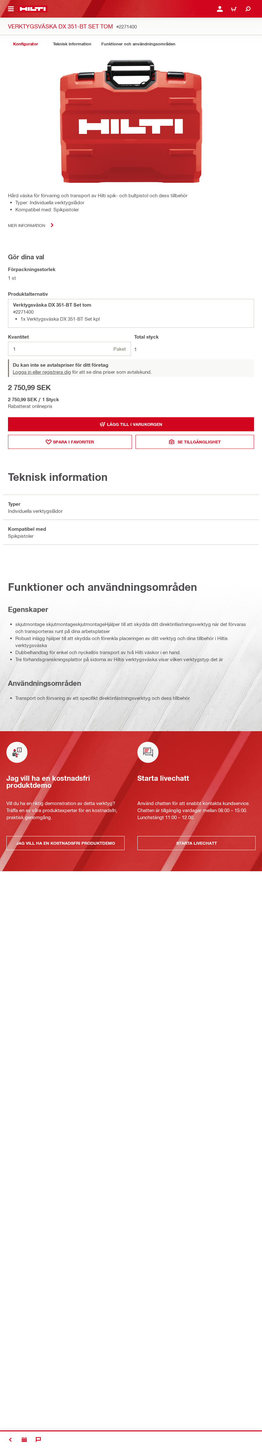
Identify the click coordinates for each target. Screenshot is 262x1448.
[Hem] (33, 8)
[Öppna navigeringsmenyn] (11, 9)
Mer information (26, 225)
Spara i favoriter (73, 441)
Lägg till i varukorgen (134, 424)
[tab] (25, 44)
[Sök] (248, 9)
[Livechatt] (38, 1440)
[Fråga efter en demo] (24, 1440)
